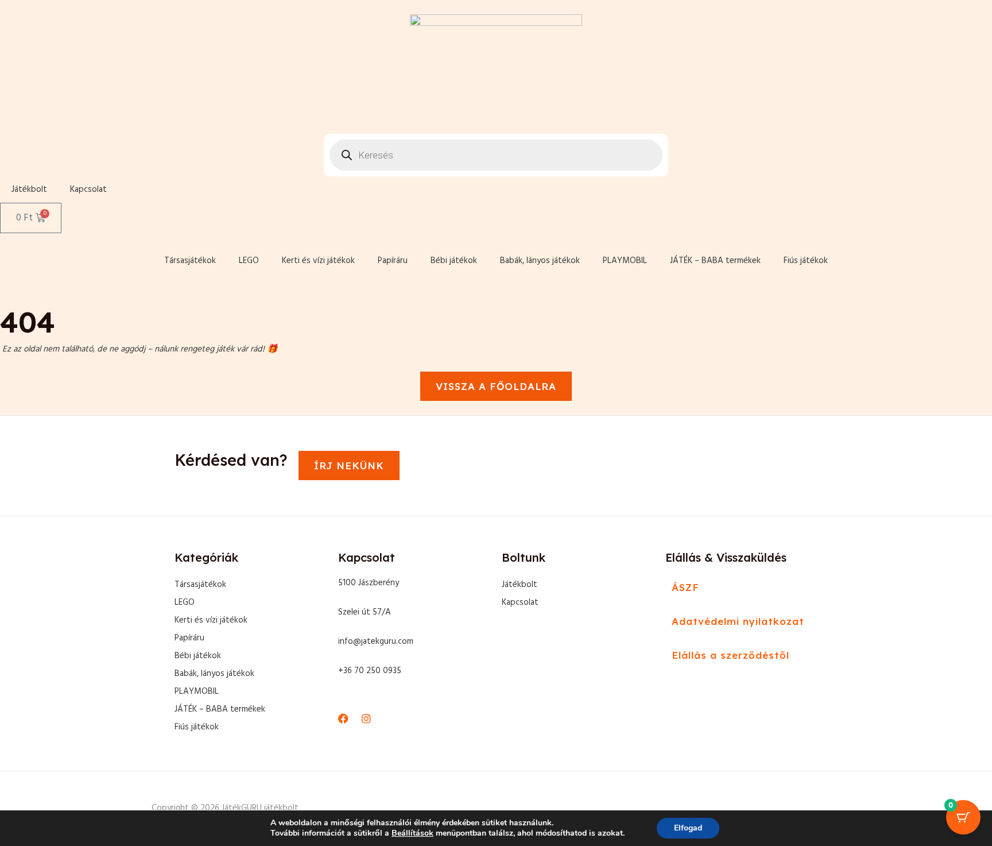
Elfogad (688, 827)
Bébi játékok (454, 261)
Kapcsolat (88, 189)
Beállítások (412, 833)
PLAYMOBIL (625, 261)
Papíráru (393, 261)
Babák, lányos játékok (540, 261)
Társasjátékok (190, 261)
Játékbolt (29, 189)
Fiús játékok (806, 261)
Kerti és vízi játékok (318, 261)
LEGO (249, 261)
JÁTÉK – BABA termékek (715, 261)
